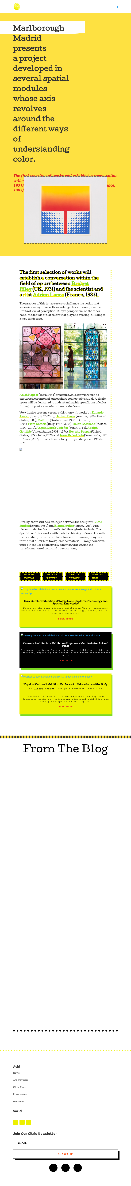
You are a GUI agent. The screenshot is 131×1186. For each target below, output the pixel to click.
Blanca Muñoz (64, 526)
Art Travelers (20, 1079)
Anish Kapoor (28, 395)
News (16, 1072)
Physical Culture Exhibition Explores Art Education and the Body (65, 684)
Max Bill (44, 420)
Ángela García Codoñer (52, 428)
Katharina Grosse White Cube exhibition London (56, 952)
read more (65, 618)
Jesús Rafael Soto (72, 435)
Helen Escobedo (84, 424)
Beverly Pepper (80, 432)
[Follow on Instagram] (15, 1122)
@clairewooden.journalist (83, 688)
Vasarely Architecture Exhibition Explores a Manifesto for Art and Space (65, 644)
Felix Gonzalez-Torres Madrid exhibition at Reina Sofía (62, 822)
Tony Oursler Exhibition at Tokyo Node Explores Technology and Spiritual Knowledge (66, 602)
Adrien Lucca (48, 295)
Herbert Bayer (65, 416)
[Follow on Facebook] (22, 1122)
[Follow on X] (28, 1122)
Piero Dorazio (37, 424)
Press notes (20, 1094)
